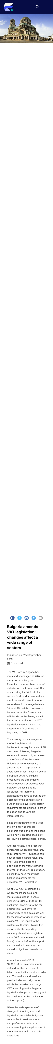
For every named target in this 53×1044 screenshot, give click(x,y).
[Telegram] (34, 618)
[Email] (41, 618)
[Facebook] (12, 618)
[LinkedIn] (26, 618)
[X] (19, 618)
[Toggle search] (37, 7)
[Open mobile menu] (47, 7)
